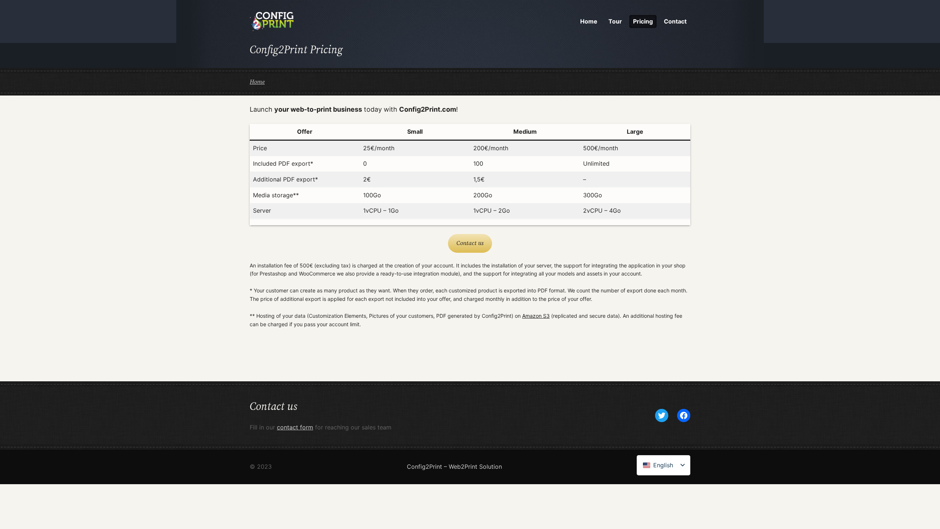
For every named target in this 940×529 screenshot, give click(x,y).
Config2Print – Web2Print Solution (454, 466)
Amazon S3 (536, 316)
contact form (295, 427)
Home (257, 82)
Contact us (470, 243)
